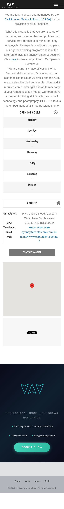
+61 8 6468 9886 (39, 227)
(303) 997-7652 (19, 435)
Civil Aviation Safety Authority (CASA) (28, 19)
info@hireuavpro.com (44, 435)
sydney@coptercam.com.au (39, 232)
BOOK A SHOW (32, 447)
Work (27, 481)
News (37, 481)
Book (46, 481)
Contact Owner (32, 252)
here (13, 59)
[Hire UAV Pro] (10, 5)
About (17, 481)
